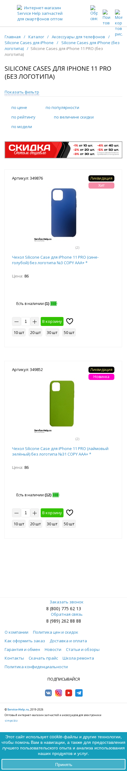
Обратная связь (67, 614)
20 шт (35, 332)
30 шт (52, 332)
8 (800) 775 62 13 (63, 608)
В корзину (52, 321)
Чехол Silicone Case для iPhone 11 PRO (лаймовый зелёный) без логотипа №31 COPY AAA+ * (60, 451)
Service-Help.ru (18, 709)
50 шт (69, 332)
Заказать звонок (67, 602)
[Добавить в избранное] (69, 321)
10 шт (19, 332)
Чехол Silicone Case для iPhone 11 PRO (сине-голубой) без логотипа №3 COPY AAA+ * (55, 259)
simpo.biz (11, 721)
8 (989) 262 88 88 (63, 621)
